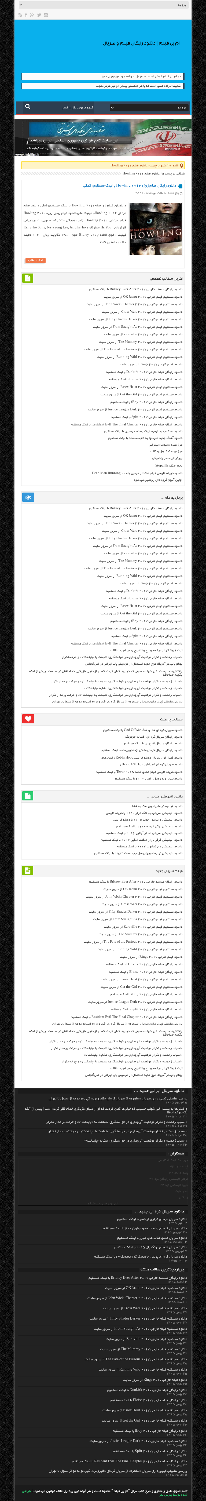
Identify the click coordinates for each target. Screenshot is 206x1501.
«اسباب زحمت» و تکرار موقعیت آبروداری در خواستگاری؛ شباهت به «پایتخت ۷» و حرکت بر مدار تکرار (115, 695)
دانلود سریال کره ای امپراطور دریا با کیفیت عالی (151, 764)
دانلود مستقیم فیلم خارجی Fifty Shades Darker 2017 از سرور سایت (135, 319)
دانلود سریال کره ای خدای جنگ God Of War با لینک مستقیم (142, 730)
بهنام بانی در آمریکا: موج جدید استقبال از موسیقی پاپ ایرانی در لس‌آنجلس (133, 664)
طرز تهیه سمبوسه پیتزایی (165, 445)
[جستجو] (28, 106)
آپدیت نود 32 (179, 1166)
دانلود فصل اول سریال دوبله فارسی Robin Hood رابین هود (141, 758)
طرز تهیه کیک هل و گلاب (166, 451)
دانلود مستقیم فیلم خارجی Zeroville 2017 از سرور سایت (143, 334)
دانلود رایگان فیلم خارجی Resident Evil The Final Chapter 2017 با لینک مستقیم (126, 425)
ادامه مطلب (35, 260)
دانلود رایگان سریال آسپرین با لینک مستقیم (153, 743)
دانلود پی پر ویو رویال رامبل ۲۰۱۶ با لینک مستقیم (148, 779)
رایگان (183, 1197)
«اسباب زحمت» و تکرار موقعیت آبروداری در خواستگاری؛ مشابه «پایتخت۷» (133, 688)
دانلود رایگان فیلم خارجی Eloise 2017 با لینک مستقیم (145, 379)
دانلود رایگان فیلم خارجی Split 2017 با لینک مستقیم (146, 417)
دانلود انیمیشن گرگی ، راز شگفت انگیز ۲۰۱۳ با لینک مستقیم (141, 840)
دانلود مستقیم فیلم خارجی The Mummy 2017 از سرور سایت (140, 342)
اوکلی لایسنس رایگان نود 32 (168, 1179)
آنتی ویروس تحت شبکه (103, 1203)
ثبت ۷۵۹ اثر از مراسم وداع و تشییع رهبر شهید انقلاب (146, 650)
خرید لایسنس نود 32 (174, 1185)
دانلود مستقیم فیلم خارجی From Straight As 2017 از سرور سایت (137, 327)
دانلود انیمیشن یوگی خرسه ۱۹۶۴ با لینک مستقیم (149, 826)
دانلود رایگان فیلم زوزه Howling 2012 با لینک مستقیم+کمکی (129, 186)
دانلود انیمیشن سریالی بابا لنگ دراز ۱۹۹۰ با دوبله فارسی (144, 813)
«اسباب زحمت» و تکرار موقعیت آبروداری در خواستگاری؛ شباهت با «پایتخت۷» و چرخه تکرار (122, 657)
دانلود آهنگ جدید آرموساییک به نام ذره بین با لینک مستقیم (143, 431)
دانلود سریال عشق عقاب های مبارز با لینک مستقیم (152, 1238)
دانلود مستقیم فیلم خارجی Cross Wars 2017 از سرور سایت (142, 312)
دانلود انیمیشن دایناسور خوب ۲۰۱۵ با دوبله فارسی (147, 820)
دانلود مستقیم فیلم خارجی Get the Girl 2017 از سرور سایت (141, 394)
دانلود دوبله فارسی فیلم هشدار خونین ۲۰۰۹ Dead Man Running (137, 473)
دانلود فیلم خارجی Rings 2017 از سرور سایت (151, 364)
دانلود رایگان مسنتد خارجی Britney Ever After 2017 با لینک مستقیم (135, 289)
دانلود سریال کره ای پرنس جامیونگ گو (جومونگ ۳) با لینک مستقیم (140, 1257)
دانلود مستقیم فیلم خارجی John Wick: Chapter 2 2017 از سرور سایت (134, 304)
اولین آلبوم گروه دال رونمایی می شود (158, 480)
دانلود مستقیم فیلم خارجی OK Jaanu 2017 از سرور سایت (143, 297)
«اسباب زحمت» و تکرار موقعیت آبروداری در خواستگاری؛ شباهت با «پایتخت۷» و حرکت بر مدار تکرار (116, 681)
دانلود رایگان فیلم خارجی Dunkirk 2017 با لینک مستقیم (144, 372)
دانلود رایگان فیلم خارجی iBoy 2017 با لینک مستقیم (146, 402)
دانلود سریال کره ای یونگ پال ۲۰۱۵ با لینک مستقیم (150, 1247)
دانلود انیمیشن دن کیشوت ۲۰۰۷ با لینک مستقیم (149, 846)
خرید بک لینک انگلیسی (173, 1160)
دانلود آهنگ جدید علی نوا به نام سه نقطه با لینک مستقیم (145, 438)
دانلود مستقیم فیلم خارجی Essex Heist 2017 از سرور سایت (141, 387)
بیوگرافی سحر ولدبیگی (167, 458)
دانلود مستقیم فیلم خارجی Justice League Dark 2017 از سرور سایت (135, 409)
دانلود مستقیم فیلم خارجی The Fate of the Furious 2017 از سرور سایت (133, 349)
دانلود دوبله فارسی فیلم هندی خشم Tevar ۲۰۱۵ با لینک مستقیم (139, 772)
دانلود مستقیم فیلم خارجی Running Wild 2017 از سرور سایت (139, 357)
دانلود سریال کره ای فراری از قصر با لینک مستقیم (152, 1219)
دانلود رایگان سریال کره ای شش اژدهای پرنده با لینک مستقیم (141, 750)
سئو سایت (181, 1191)
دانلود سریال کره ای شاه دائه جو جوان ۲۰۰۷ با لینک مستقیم (145, 1229)
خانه (176, 165)
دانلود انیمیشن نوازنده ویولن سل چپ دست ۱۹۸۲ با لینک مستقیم (138, 853)
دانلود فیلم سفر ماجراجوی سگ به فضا (157, 806)
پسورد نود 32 (178, 1173)
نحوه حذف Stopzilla (168, 466)
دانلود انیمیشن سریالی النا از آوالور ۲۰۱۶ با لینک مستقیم (144, 833)
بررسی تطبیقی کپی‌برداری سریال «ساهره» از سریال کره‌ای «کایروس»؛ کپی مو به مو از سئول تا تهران (117, 702)
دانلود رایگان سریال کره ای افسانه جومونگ (153, 737)
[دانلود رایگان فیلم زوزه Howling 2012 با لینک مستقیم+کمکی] (156, 254)
